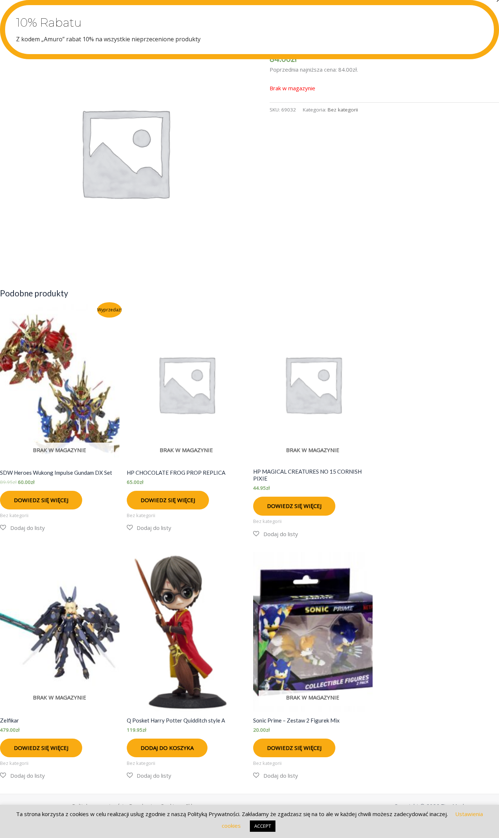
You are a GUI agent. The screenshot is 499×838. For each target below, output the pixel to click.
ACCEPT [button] (262, 826)
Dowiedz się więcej (41, 500)
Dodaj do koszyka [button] (167, 747)
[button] (22, 527)
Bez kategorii (343, 109)
